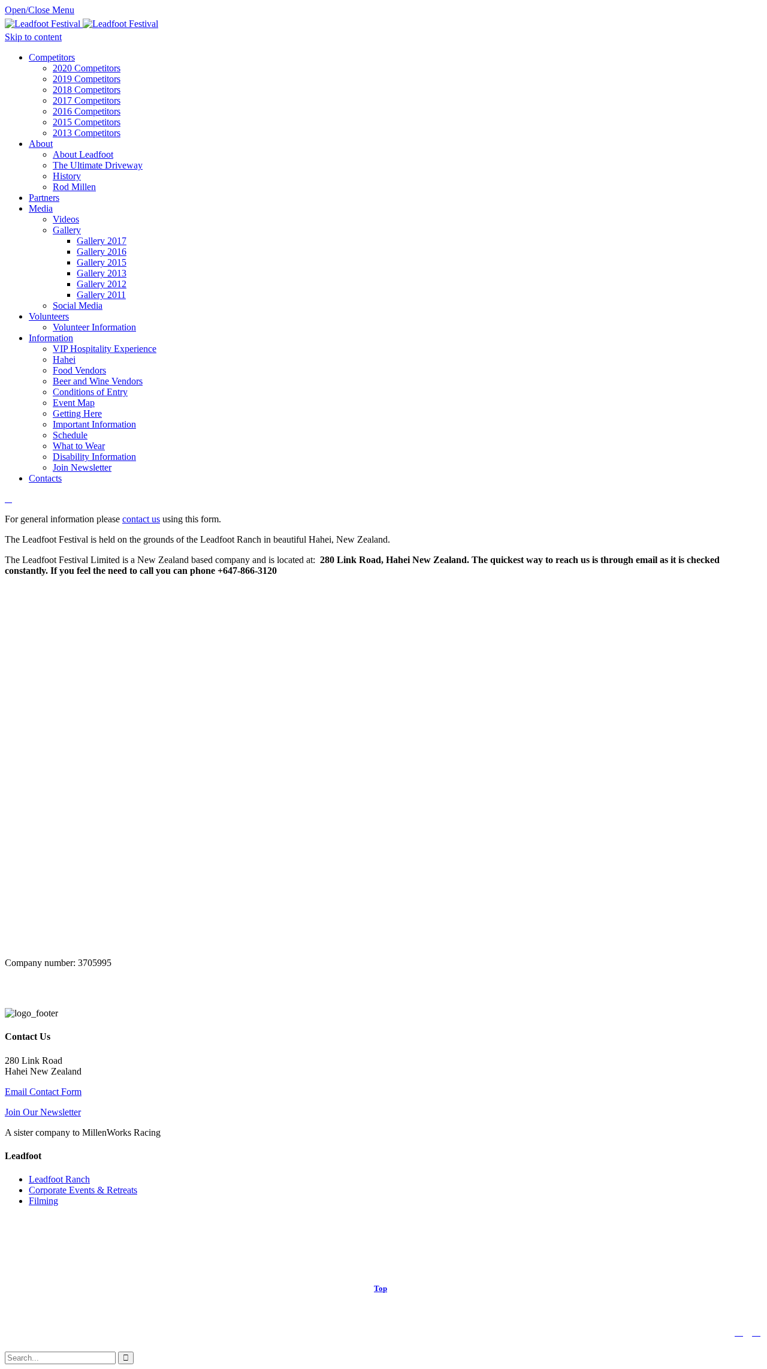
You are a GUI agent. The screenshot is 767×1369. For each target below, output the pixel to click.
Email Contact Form (43, 1092)
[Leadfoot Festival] (81, 24)
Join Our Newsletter (43, 1112)
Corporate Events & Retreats (83, 1190)
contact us (141, 519)
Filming (43, 1201)
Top (380, 1288)
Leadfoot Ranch (59, 1179)
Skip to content (33, 37)
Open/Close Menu (39, 10)
